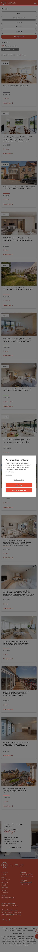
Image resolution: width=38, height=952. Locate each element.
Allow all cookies (19, 490)
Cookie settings (19, 480)
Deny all (19, 485)
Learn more (9, 474)
